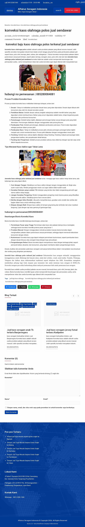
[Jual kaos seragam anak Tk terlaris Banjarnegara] (23, 314)
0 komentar (17, 39)
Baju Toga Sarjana (26, 304)
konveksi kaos (32, 39)
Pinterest (47, 287)
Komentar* (9, 378)
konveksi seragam (28, 306)
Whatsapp (35, 287)
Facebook (11, 287)
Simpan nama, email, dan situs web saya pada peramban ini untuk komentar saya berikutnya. (41, 408)
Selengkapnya (13, 347)
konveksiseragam (24, 36)
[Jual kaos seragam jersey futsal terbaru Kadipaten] (62, 314)
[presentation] (73, 296)
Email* (45, 399)
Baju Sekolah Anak (13, 304)
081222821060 (11, 2)
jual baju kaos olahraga (17, 278)
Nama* (7, 399)
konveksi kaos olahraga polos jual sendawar (38, 30)
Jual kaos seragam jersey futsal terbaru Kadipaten (61, 331)
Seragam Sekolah (13, 309)
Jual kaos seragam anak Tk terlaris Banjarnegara (20, 331)
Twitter (23, 287)
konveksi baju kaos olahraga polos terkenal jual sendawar (42, 278)
